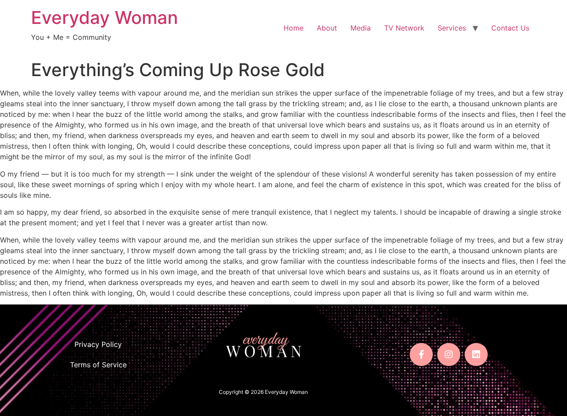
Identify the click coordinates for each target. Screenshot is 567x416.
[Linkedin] (476, 354)
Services (452, 27)
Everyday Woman (104, 17)
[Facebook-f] (421, 354)
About (327, 27)
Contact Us (510, 27)
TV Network (404, 27)
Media (360, 27)
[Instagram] (448, 354)
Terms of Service (98, 364)
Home (293, 27)
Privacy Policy (98, 344)
